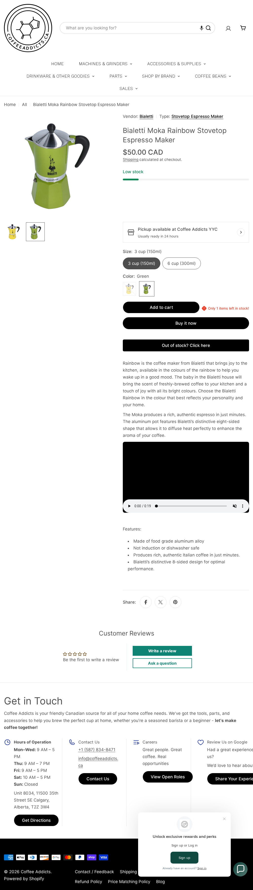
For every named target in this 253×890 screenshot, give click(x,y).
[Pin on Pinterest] (175, 602)
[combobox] (137, 28)
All (24, 104)
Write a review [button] (162, 650)
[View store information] (241, 232)
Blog (160, 881)
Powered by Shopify (24, 878)
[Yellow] (129, 289)
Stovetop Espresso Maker (197, 116)
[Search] (208, 28)
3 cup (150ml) (141, 263)
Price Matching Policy (129, 881)
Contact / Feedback (94, 871)
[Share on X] (161, 602)
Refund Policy (88, 881)
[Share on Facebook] (146, 602)
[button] (201, 28)
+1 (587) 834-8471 (96, 749)
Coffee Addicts (36, 871)
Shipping (130, 159)
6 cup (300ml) (182, 263)
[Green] (146, 289)
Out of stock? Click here (186, 345)
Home (10, 104)
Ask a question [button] (162, 663)
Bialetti (146, 116)
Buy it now (185, 323)
